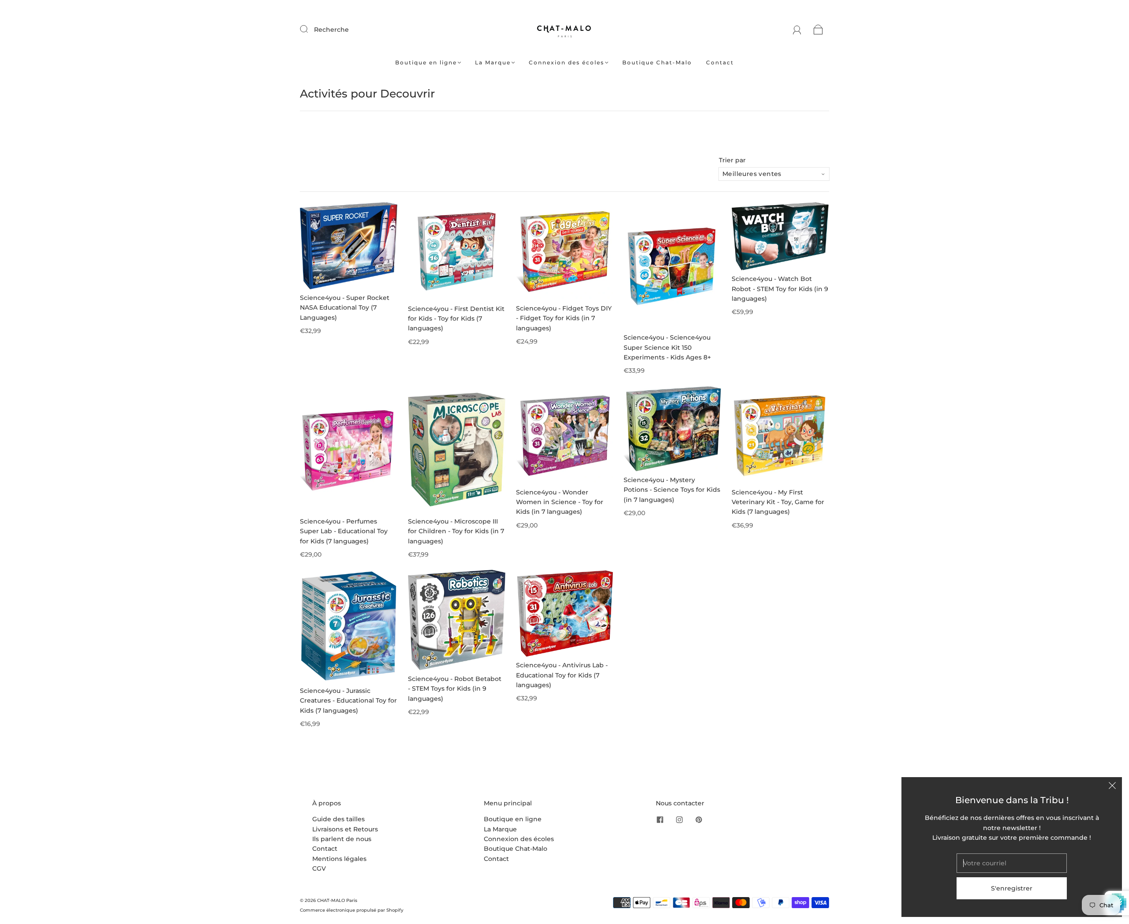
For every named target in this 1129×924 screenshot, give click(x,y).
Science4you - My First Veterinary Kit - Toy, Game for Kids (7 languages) (778, 502)
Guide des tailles (338, 819)
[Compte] (797, 29)
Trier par (732, 160)
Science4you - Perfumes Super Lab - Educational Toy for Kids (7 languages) (344, 531)
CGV (319, 868)
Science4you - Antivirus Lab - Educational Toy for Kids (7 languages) (562, 675)
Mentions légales (339, 859)
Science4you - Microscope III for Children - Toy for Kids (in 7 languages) (456, 531)
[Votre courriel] (1012, 863)
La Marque (493, 62)
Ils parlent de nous (341, 839)
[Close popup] (1112, 787)
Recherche (331, 30)
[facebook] (660, 819)
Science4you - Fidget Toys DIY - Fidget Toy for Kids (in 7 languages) (564, 318)
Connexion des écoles (566, 62)
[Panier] (818, 29)
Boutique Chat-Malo (657, 62)
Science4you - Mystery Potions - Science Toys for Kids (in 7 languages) (672, 490)
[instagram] (679, 819)
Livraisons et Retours (345, 829)
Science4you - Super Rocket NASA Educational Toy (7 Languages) (344, 308)
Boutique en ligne (426, 62)
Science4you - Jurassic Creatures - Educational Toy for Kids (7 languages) (348, 701)
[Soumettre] (309, 29)
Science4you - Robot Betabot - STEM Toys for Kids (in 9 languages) (454, 689)
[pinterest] (699, 819)
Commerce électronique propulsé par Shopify (352, 910)
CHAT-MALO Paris (337, 900)
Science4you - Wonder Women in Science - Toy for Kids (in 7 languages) (559, 502)
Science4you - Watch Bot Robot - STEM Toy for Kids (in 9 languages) (780, 289)
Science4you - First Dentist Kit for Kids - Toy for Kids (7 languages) (456, 319)
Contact (720, 62)
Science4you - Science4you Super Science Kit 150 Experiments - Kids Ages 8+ (667, 347)
